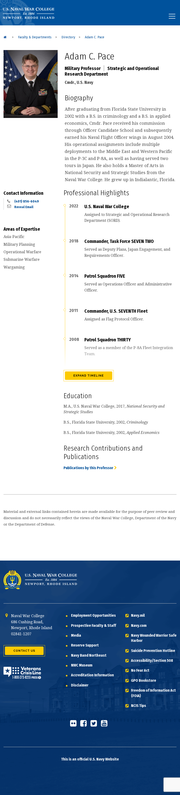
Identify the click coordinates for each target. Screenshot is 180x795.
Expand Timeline (88, 375)
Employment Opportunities (93, 615)
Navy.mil (138, 615)
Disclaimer (79, 685)
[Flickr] (74, 725)
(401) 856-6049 (26, 201)
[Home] (5, 37)
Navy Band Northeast (88, 655)
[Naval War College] (32, 25)
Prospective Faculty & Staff (93, 625)
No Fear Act (140, 670)
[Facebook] (85, 725)
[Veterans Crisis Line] (22, 676)
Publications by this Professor (88, 468)
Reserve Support (85, 645)
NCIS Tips (138, 705)
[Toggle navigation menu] (172, 16)
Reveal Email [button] (23, 207)
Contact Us (24, 650)
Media (76, 635)
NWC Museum (81, 665)
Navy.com (138, 625)
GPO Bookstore (143, 680)
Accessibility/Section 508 (152, 660)
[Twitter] (95, 725)
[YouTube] (105, 725)
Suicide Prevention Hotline (153, 650)
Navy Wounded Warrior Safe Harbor (153, 638)
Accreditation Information (92, 675)
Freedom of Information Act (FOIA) (153, 693)
